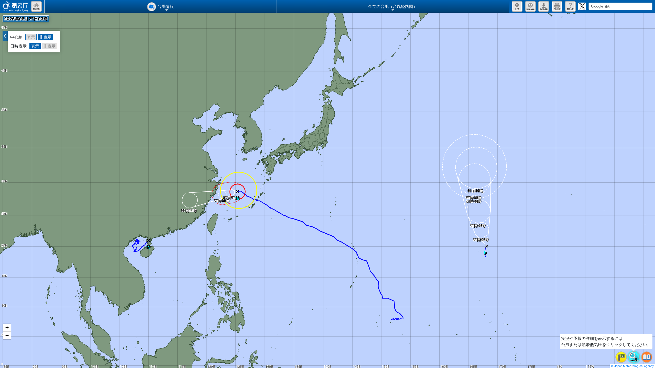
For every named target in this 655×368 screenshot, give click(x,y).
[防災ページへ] (36, 6)
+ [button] (7, 328)
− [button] (7, 335)
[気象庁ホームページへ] (15, 6)
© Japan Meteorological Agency (632, 366)
